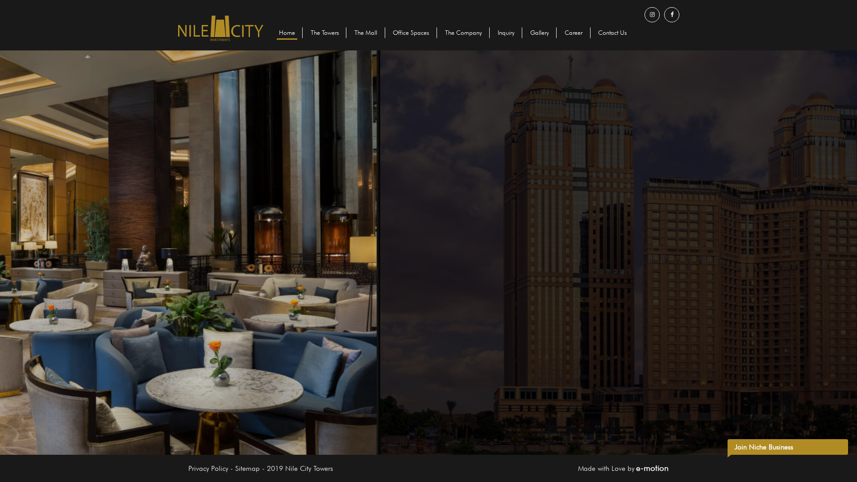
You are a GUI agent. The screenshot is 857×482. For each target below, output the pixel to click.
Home (287, 32)
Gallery (539, 32)
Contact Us (612, 32)
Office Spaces (411, 32)
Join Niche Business (764, 447)
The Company (463, 32)
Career (573, 32)
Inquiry (506, 32)
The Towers (325, 32)
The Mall (365, 32)
